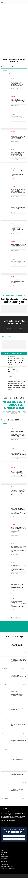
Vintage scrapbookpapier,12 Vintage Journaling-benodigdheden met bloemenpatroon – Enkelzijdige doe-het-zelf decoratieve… (18, 453)
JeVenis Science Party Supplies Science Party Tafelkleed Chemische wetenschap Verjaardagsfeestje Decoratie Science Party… (18, 191)
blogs (3, 717)
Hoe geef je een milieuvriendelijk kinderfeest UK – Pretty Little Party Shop (18, 677)
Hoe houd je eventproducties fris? (18, 725)
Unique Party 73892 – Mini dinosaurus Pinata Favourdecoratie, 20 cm (17, 586)
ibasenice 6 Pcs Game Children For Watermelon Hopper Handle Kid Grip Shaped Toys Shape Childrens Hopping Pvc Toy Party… (18, 472)
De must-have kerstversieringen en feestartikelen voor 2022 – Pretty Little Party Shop (17, 693)
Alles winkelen (4, 852)
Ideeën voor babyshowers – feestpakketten (17, 790)
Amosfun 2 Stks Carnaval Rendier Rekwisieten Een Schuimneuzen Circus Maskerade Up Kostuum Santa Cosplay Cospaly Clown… (18, 83)
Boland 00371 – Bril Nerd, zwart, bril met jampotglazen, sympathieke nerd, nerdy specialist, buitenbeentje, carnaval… (18, 210)
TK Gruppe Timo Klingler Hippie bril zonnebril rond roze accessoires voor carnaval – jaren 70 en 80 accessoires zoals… (18, 549)
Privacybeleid (4, 864)
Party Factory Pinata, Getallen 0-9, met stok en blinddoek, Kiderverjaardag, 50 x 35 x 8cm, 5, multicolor (18, 263)
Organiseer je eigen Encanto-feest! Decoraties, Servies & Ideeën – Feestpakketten (18, 758)
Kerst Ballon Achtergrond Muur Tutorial (18, 741)
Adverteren (4, 858)
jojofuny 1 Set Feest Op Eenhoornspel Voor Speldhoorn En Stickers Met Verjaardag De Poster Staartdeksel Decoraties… (18, 101)
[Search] (25, 2)
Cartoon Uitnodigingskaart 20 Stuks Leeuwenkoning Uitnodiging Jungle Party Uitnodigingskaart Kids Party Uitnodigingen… (17, 155)
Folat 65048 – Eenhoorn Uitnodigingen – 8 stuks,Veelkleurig (15, 372)
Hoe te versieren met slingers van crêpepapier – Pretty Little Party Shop (18, 660)
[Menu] (1, 2)
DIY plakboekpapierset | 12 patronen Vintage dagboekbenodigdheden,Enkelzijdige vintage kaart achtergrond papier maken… (18, 604)
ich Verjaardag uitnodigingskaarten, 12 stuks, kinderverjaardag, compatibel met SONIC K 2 (18, 280)
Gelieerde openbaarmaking (8, 868)
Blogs (2, 854)
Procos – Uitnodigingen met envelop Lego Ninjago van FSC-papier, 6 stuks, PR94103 (17, 360)
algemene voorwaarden (7, 866)
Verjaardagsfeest (5, 652)
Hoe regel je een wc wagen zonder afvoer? (17, 708)
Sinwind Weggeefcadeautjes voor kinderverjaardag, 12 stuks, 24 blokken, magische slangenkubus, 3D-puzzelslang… (18, 530)
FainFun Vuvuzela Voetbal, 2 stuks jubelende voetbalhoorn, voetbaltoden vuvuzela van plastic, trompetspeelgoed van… (18, 491)
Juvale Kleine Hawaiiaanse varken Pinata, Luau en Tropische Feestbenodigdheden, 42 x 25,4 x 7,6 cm (18, 118)
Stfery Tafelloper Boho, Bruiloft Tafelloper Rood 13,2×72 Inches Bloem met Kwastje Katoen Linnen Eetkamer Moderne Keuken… (18, 173)
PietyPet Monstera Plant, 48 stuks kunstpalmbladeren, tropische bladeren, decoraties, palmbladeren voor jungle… (18, 246)
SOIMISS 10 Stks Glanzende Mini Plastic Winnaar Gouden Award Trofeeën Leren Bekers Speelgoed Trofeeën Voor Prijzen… (18, 228)
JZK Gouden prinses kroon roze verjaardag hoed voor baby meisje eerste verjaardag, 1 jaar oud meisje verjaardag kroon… (18, 568)
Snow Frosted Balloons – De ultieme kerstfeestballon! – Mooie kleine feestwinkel (17, 644)
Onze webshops (5, 856)
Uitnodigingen (11, 356)
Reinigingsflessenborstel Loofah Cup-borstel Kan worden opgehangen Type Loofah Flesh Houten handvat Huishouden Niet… (18, 434)
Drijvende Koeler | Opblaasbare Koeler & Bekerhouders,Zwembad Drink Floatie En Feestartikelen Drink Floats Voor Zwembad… (18, 136)
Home (2, 850)
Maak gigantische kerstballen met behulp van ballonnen (18, 773)
